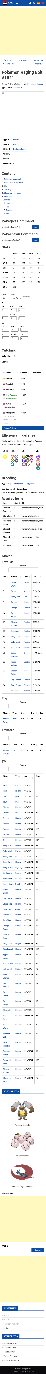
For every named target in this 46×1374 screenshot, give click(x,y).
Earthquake (7, 873)
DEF (20, 306)
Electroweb (7, 878)
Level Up (9, 203)
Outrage (6, 829)
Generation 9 (16, 87)
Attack (14, 577)
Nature (14, 295)
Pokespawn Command (13, 182)
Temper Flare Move (11, 1356)
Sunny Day (15, 597)
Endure (6, 818)
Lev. (5, 577)
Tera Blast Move (10, 1352)
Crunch (6, 813)
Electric (30, 84)
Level (4, 295)
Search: (5, 362)
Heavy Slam (8, 884)
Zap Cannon (16, 680)
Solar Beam (8, 909)
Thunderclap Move (10, 1348)
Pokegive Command (12, 179)
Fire (25, 597)
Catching (7, 189)
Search (5, 1246)
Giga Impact (8, 949)
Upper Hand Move (10, 1343)
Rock (15, 719)
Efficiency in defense (12, 193)
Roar (5, 791)
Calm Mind (15, 642)
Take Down (7, 862)
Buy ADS (31, 1371)
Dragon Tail (15, 636)
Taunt (5, 802)
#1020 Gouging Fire (8, 62)
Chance (23, 373)
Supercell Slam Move (11, 1360)
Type (26, 577)
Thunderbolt (8, 963)
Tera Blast (7, 920)
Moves (7, 200)
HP (3, 306)
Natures (6, 1320)
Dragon (40, 84)
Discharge (15, 631)
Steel (17, 884)
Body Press (16, 685)
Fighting (27, 685)
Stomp (14, 591)
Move (5, 713)
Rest (5, 785)
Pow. (33, 713)
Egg (7, 207)
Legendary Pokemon (11, 1324)
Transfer (9, 210)
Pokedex (23, 60)
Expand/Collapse (10, 428)
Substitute (7, 915)
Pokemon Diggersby (22, 1125)
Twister (14, 602)
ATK (11, 306)
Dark (17, 796)
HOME (10, 3)
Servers (15, 1371)
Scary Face (7, 898)
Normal (26, 591)
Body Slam (7, 846)
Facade (6, 824)
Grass (17, 909)
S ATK (4, 315)
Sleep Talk (7, 904)
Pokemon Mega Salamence (22, 1187)
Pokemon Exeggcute (22, 1156)
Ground (18, 873)
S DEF (12, 315)
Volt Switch (7, 969)
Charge (14, 608)
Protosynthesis (19, 149)
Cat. (34, 577)
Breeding (8, 196)
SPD (20, 315)
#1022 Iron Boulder (38, 62)
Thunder (14, 691)
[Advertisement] (23, 31)
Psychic (27, 642)
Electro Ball (7, 1010)
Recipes (6, 1328)
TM (7, 214)
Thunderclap (16, 647)
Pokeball (7, 373)
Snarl (5, 796)
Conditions (36, 373)
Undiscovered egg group (24, 483)
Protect (6, 835)
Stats (6, 186)
